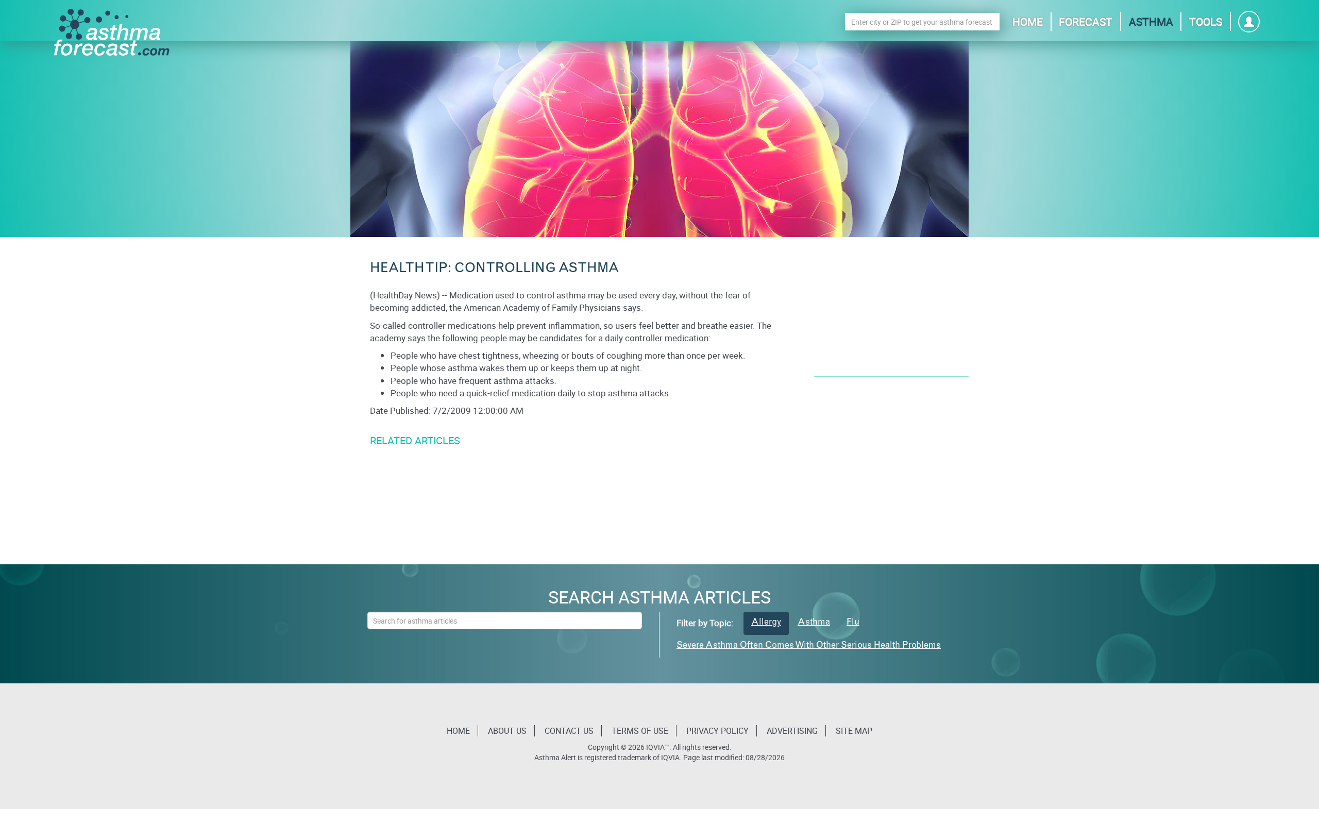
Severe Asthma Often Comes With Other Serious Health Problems (809, 646)
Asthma (1151, 21)
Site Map (854, 730)
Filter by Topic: (705, 623)
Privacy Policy (717, 730)
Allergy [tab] (766, 622)
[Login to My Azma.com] (1249, 24)
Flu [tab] (853, 622)
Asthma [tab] (814, 622)
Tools (1205, 21)
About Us (507, 730)
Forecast (1085, 21)
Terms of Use (640, 730)
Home (1027, 21)
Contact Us (569, 730)
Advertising (792, 730)
